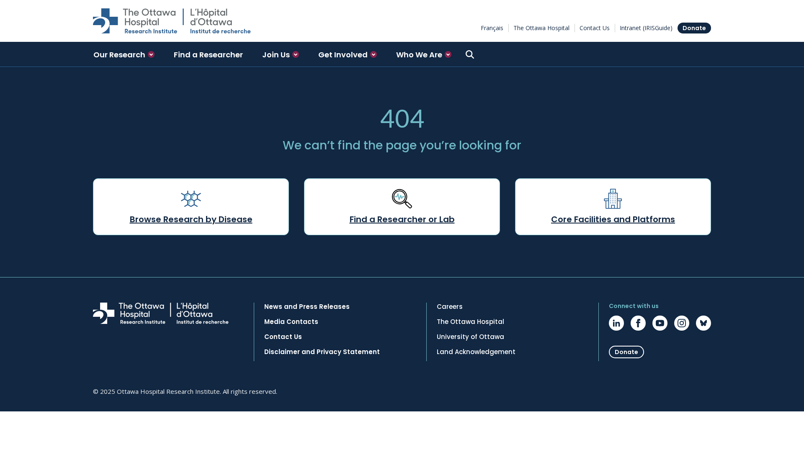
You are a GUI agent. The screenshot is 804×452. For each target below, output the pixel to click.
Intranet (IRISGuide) (646, 28)
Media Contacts (291, 322)
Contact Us (595, 28)
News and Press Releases (307, 307)
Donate (694, 28)
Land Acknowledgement (476, 352)
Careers (450, 307)
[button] (124, 54)
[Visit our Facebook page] (638, 323)
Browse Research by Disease (191, 219)
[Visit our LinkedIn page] (616, 323)
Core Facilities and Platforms (613, 219)
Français (492, 28)
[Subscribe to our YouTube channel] (659, 323)
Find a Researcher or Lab (402, 219)
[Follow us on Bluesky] (703, 323)
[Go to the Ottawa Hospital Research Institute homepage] (172, 20)
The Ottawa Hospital (541, 28)
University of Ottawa (470, 337)
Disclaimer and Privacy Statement (322, 352)
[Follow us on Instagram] (681, 323)
